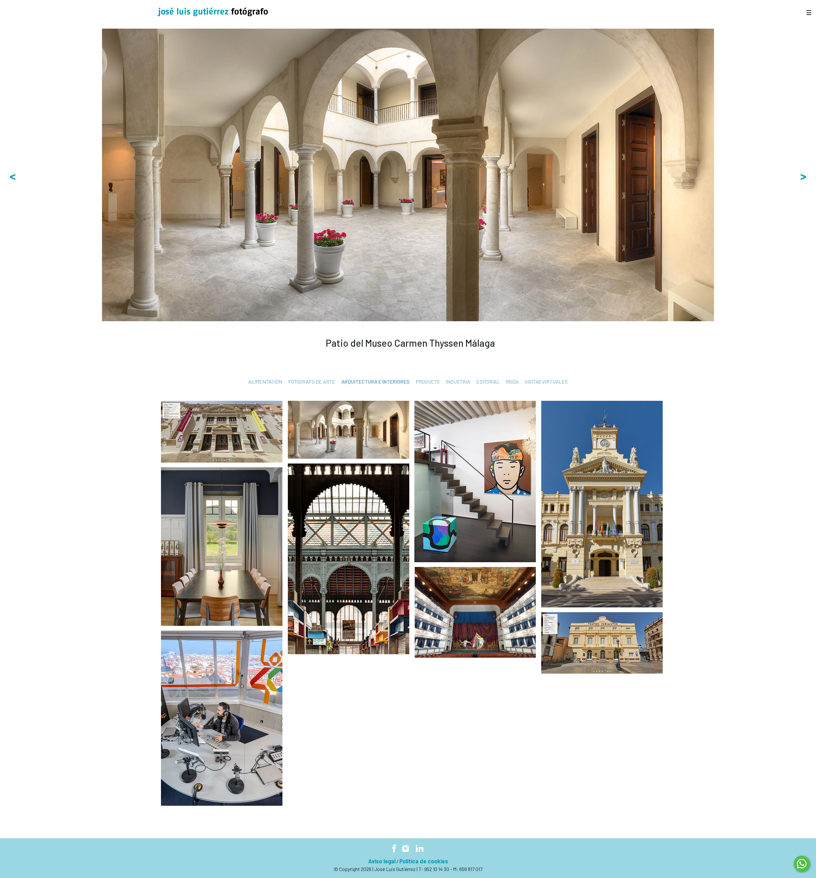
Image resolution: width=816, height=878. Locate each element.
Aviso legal (382, 861)
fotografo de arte (311, 382)
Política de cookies (423, 861)
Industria (458, 382)
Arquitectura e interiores (375, 382)
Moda (512, 382)
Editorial (488, 382)
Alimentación (265, 382)
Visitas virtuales (546, 382)
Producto (428, 382)
